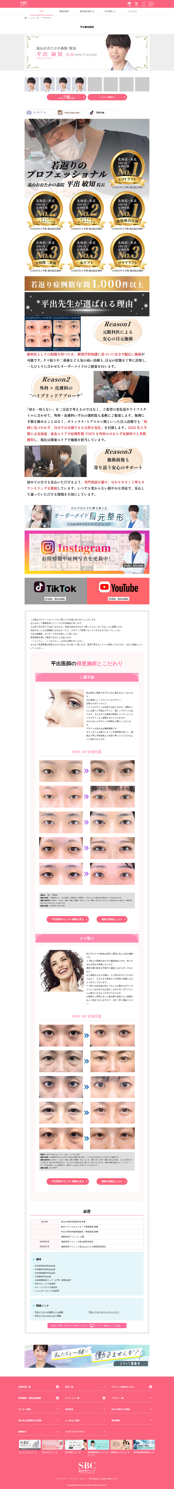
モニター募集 (24, 1409)
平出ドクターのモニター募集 (48, 1316)
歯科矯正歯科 (86, 11)
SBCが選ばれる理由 (121, 1409)
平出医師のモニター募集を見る (66, 97)
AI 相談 (129, 5)
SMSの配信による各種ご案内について (104, 1478)
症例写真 (69, 1409)
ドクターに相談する (107, 97)
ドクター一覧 (34, 18)
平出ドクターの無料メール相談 (49, 1312)
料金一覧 (69, 1386)
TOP (41, 11)
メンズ (131, 11)
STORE (136, 5)
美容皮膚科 (64, 11)
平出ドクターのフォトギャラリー (104, 1312)
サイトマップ (60, 1478)
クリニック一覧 (72, 1397)
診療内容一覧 (24, 1386)
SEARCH (143, 5)
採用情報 (116, 1420)
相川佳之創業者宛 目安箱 (29, 1420)
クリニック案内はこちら (123, 1386)
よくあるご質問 (72, 1420)
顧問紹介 (22, 1431)
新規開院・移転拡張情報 (29, 1397)
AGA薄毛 (109, 11)
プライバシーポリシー (78, 1478)
